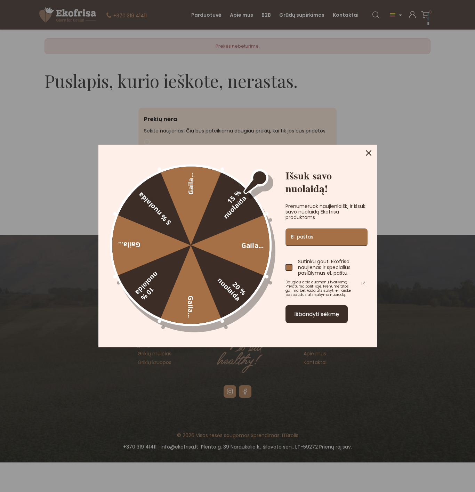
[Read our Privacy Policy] (363, 283)
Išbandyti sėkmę (316, 314)
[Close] (368, 153)
